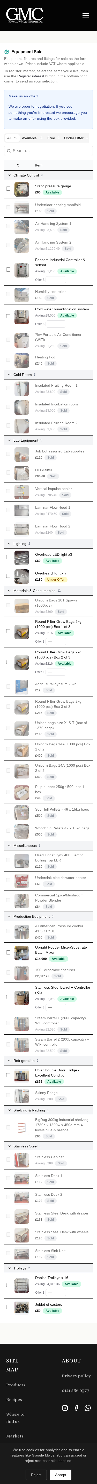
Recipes (14, 1400)
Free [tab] (53, 138)
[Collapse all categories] (18, 165)
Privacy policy (76, 1376)
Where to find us (15, 1418)
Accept (60, 1475)
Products (15, 1385)
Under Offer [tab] (76, 138)
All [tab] (12, 138)
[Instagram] (65, 1408)
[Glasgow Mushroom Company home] (24, 15)
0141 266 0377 (75, 1391)
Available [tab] (32, 138)
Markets (15, 1436)
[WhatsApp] (88, 1408)
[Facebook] (76, 1408)
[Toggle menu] (85, 15)
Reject (36, 1475)
